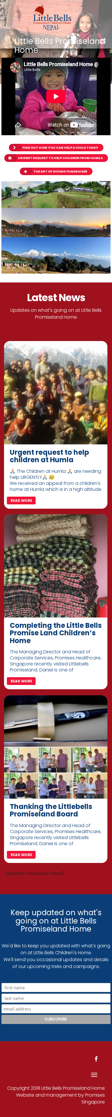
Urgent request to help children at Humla (49, 456)
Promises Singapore (93, 1098)
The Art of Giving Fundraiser (60, 171)
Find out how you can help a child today (60, 147)
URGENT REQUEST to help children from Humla (60, 158)
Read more (21, 500)
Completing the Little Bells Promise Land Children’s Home (56, 633)
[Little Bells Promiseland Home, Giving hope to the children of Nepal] (56, 15)
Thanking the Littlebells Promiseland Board (51, 810)
